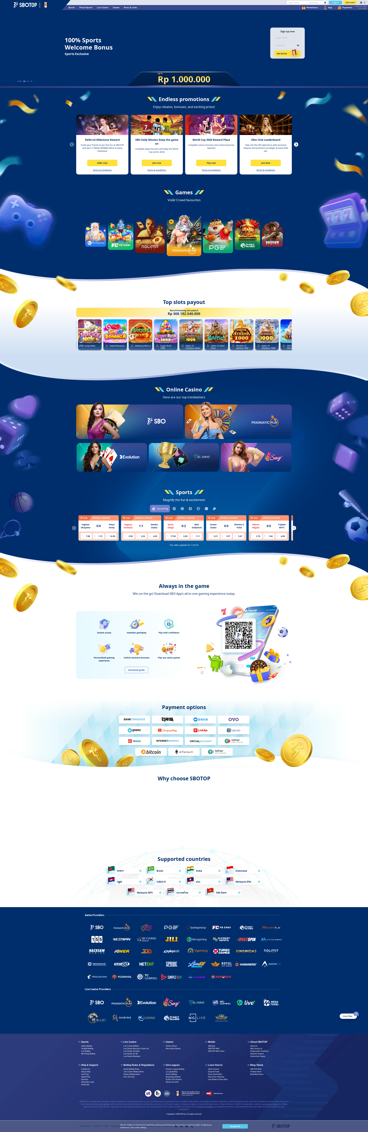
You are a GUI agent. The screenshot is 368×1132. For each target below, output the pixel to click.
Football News (255, 1072)
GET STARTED (156, 431)
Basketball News (256, 1074)
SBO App (211, 1046)
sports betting (103, 1104)
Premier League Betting (175, 1069)
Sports (71, 7)
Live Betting (85, 1051)
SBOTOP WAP (213, 1049)
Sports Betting (86, 1046)
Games (116, 7)
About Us (253, 1046)
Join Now (265, 163)
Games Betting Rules (131, 1074)
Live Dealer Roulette (131, 1051)
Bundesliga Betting (173, 1077)
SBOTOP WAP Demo (216, 1051)
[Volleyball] (206, 508)
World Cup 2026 (172, 1082)
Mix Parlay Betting (88, 1054)
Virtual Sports (86, 7)
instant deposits (239, 825)
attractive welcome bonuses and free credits (183, 825)
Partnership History (257, 1056)
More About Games (173, 1049)
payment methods (206, 1107)
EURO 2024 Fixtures (174, 1079)
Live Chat (85, 1074)
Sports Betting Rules (131, 1069)
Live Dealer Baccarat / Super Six (136, 1049)
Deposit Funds (213, 1072)
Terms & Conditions (102, 170)
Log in (335, 2)
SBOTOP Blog (255, 1069)
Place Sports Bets (215, 1074)
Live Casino (103, 7)
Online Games (171, 1046)
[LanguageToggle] (362, 2)
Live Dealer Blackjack (131, 1056)
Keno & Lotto (130, 7)
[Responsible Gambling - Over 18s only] (166, 1093)
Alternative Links (87, 1082)
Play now (211, 163)
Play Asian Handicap (216, 1077)
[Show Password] (298, 45)
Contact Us (85, 1069)
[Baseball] (190, 508)
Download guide (136, 670)
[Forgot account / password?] (325, 2)
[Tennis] (198, 508)
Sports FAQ (85, 1077)
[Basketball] (182, 508)
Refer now (102, 163)
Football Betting (87, 1049)
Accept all (235, 1126)
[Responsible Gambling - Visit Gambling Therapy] (148, 1093)
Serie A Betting (171, 1074)
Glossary (84, 1079)
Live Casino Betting (131, 1046)
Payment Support (257, 1054)
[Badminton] (214, 508)
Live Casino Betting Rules (133, 1072)
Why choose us (256, 1049)
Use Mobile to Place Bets (218, 1079)
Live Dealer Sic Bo (130, 1054)
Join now (350, 2)
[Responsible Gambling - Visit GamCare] (157, 1093)
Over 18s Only (129, 1077)
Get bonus (282, 53)
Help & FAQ (85, 1072)
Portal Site (85, 1085)
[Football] (174, 508)
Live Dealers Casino (269, 1104)
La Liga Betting (172, 1072)
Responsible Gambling (259, 1051)
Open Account (213, 1069)
